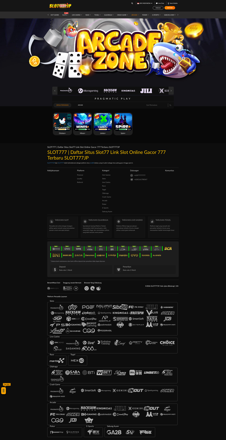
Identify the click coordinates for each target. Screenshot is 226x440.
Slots (64, 15)
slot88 (92, 163)
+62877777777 (139, 175)
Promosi (80, 175)
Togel (96, 15)
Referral (80, 182)
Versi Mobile (174, 3)
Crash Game (122, 15)
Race (88, 15)
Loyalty (79, 179)
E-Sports (155, 15)
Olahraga (108, 15)
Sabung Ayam (169, 15)
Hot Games (55, 15)
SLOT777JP (51, 163)
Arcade (134, 15)
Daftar (170, 7)
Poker (144, 15)
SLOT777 (61, 163)
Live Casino (76, 15)
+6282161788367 (140, 179)
